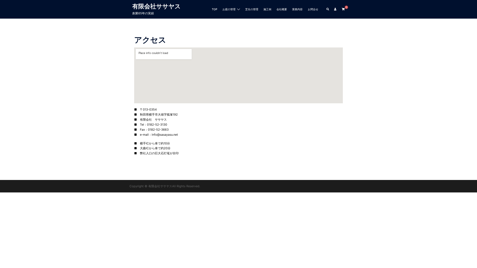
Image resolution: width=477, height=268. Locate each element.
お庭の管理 (229, 9)
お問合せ (313, 9)
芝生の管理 (251, 9)
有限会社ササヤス (156, 6)
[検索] (327, 9)
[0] (343, 9)
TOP (214, 9)
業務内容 (297, 9)
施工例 (267, 9)
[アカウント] (335, 9)
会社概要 (282, 9)
